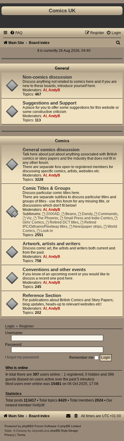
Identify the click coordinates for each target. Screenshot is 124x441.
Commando (107, 214)
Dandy (87, 214)
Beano (70, 214)
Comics (62, 141)
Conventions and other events (54, 269)
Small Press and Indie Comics (88, 218)
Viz (29, 218)
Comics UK (62, 10)
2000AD (53, 214)
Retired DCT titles (64, 222)
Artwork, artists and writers (51, 243)
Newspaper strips (87, 226)
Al (45, 90)
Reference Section (42, 295)
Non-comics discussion (47, 77)
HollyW (39, 405)
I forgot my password (22, 357)
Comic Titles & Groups (46, 188)
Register (26, 326)
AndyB (54, 90)
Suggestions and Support (49, 103)
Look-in (47, 231)
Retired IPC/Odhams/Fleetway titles (59, 224)
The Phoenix (47, 218)
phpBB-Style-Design (64, 430)
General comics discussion (51, 149)
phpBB (27, 426)
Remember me (82, 357)
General (62, 68)
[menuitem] (16, 33)
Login (9, 326)
